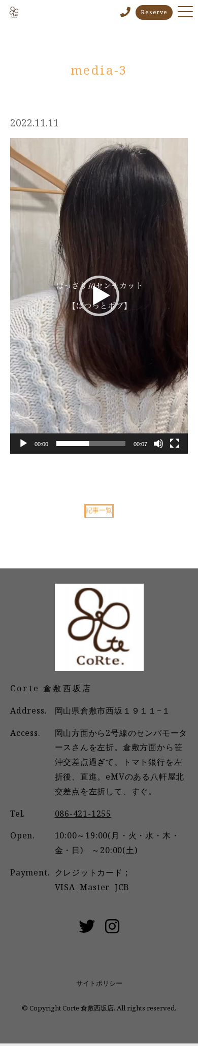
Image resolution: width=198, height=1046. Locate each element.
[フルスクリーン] (175, 443)
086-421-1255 (83, 813)
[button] (99, 296)
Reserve (154, 12)
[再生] (23, 443)
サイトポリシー (99, 983)
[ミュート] (158, 443)
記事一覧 (99, 510)
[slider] (90, 443)
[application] (99, 296)
